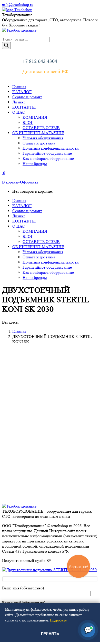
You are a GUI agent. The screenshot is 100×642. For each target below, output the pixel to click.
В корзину (11, 182)
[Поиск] (6, 45)
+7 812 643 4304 (39, 61)
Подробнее (58, 620)
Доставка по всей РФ (45, 71)
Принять (50, 633)
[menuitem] (19, 86)
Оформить (29, 182)
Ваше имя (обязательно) (23, 588)
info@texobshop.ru (17, 4)
